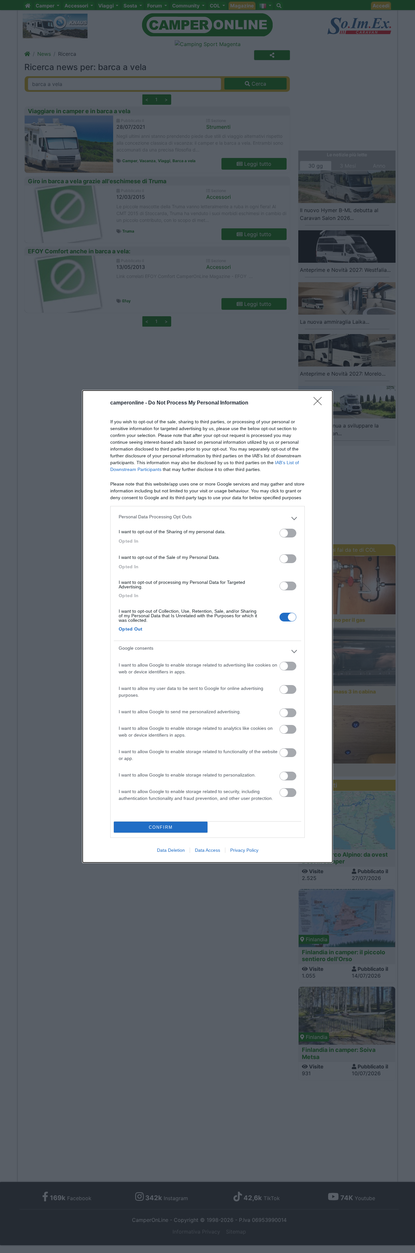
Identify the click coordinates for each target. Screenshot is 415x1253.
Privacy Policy (244, 850)
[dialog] (207, 626)
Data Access (207, 850)
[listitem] (207, 518)
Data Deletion (171, 850)
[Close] (320, 403)
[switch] (287, 533)
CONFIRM (161, 827)
